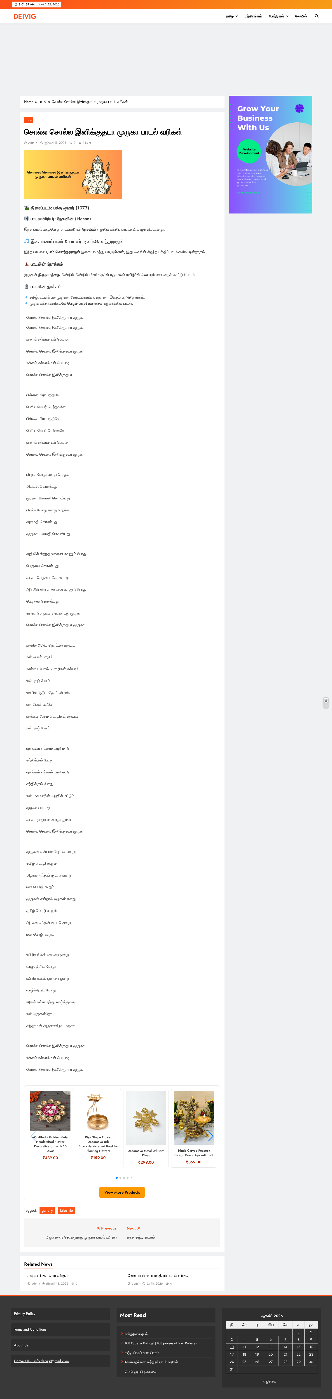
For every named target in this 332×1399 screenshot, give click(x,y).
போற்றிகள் (276, 16)
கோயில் (301, 16)
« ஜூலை (269, 1381)
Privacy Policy (24, 1313)
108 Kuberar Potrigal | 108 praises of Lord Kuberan (161, 1343)
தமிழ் (230, 16)
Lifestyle (66, 1210)
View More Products (122, 1192)
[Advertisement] (166, 61)
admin (32, 142)
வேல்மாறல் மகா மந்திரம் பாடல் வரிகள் (159, 1275)
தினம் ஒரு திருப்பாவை (141, 1371)
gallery (47, 1210)
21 (285, 1354)
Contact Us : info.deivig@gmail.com (41, 1361)
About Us (21, 1345)
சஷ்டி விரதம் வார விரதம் (48, 1275)
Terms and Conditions (30, 1329)
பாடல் (29, 120)
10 (232, 1347)
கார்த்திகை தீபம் (136, 1334)
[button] (117, 1178)
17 (232, 1354)
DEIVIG (24, 16)
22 (299, 1354)
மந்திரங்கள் (253, 16)
